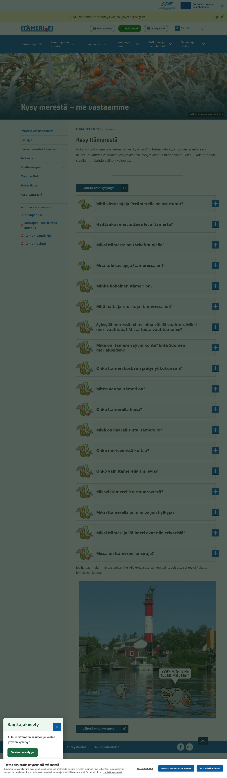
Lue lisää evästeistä (112, 772)
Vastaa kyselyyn (22, 752)
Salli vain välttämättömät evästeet (176, 768)
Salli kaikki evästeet (209, 768)
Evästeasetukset (145, 768)
